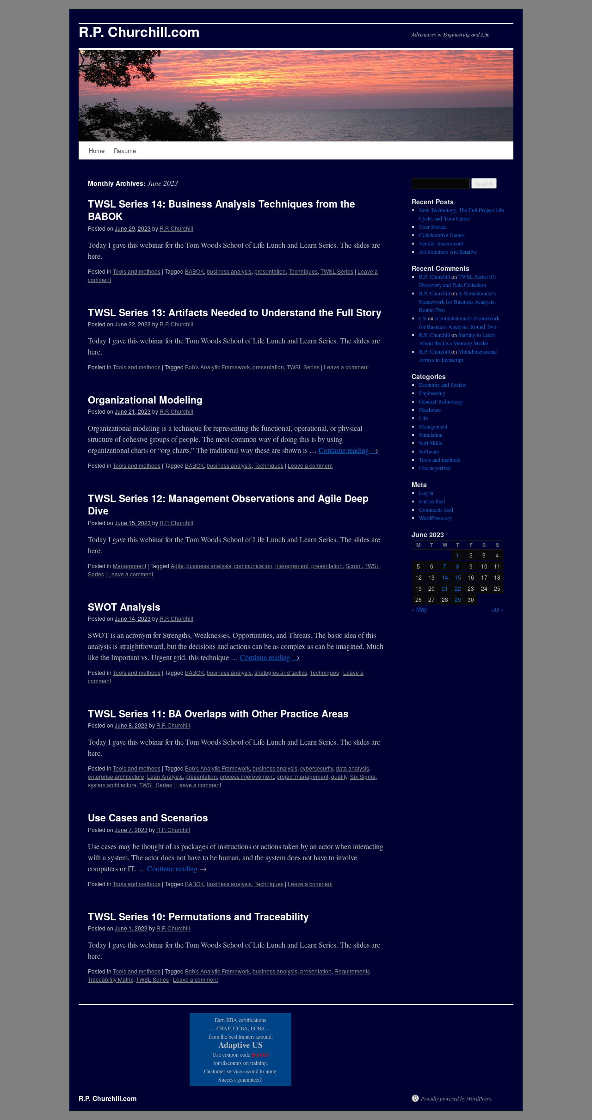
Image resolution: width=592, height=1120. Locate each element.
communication (253, 565)
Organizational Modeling (145, 399)
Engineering (432, 393)
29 (458, 599)
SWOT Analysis (124, 606)
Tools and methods (136, 271)
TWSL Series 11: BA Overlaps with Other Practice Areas (218, 713)
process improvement (247, 776)
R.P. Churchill (176, 228)
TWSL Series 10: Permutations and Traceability (198, 916)
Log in (426, 492)
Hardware (430, 409)
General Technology (441, 401)
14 (445, 577)
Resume (125, 150)
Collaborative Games (442, 235)
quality (339, 776)
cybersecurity (316, 768)
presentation (270, 271)
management (291, 565)
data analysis (352, 768)
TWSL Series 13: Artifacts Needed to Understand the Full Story (235, 312)
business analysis (229, 271)
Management (129, 565)
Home (97, 150)
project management (302, 776)
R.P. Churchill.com (139, 31)
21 (445, 588)
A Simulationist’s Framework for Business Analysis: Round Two (457, 301)
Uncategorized (434, 467)
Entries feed (432, 501)
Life (423, 418)
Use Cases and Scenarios (148, 817)
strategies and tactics (280, 672)
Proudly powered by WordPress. (457, 1098)
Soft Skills (430, 443)
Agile (177, 565)
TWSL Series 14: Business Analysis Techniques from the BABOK (221, 209)
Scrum (353, 565)
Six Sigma (363, 776)
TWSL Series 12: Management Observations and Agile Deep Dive (228, 504)
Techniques (303, 271)
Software (429, 451)
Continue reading (348, 450)
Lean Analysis (165, 776)
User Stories (432, 226)
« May (419, 609)
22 (458, 588)
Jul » (498, 609)
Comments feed (436, 509)
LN (422, 318)
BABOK (194, 271)
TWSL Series (337, 271)
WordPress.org (435, 517)
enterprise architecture (116, 776)
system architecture (112, 785)
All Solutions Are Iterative (448, 251)
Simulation (431, 434)
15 (458, 577)
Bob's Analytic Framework (217, 367)
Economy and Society (443, 384)
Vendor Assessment (441, 243)
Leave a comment (346, 367)
